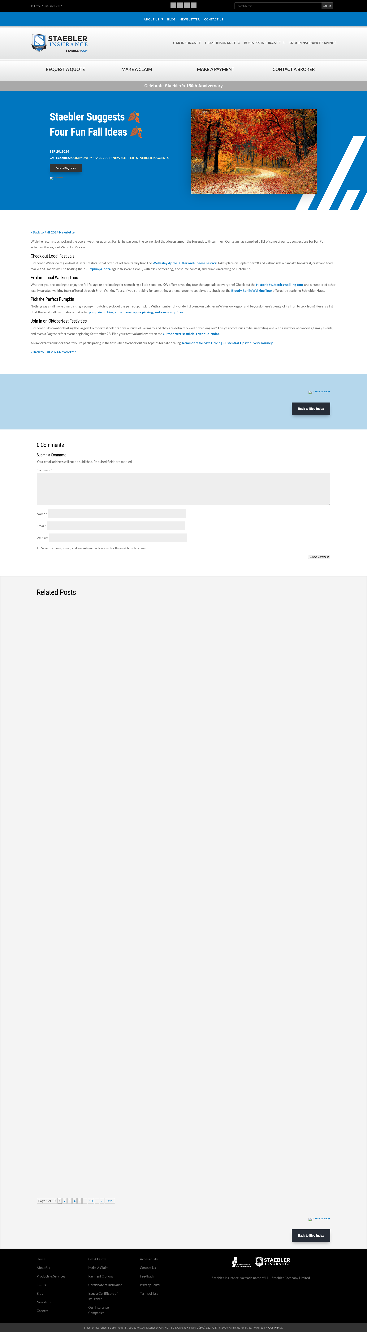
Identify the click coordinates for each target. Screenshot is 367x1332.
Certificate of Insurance (105, 1285)
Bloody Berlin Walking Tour (251, 291)
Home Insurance (220, 43)
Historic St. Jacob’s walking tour (280, 285)
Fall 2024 (102, 158)
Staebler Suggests (152, 158)
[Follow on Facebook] (173, 5)
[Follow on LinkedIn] (193, 5)
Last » (110, 1201)
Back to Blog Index (66, 168)
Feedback (147, 1276)
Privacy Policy (150, 1285)
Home (41, 1259)
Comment (45, 470)
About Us (151, 19)
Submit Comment (319, 556)
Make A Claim (98, 1268)
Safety (86, 1160)
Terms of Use (149, 1293)
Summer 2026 (69, 746)
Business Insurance (262, 43)
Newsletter (190, 19)
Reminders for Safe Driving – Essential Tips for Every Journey (227, 343)
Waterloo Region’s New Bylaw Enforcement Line (85, 679)
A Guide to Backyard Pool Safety (71, 857)
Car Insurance (187, 43)
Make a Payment (215, 69)
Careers (42, 1311)
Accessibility (149, 1259)
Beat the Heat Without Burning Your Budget (81, 1035)
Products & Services (51, 1276)
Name (42, 514)
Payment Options (100, 1276)
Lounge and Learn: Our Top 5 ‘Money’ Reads (82, 1094)
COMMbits (275, 1327)
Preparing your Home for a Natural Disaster (81, 1153)
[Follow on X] (187, 5)
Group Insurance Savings (312, 43)
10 (91, 1201)
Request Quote (4, 1306)
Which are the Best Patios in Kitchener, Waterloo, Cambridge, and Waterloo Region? (119, 620)
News (91, 687)
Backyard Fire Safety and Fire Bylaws (75, 798)
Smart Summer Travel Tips (65, 916)
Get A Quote (97, 1259)
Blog (171, 19)
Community (81, 158)
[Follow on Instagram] (180, 5)
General (78, 627)
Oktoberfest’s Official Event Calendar (191, 334)
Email (41, 526)
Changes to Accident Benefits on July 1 (77, 975)
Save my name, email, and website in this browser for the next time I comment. (95, 548)
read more (318, 647)
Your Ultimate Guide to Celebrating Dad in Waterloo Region (95, 739)
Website (43, 538)
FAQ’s (41, 1285)
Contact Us (213, 19)
